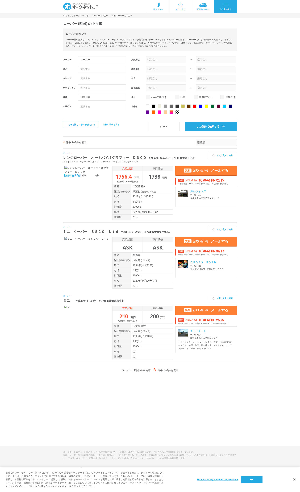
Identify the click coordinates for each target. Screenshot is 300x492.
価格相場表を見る (111, 124)
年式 (133, 78)
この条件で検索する (211, 126)
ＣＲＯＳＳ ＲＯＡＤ (203, 262)
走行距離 (135, 88)
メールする (206, 170)
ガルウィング (198, 191)
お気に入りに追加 (224, 155)
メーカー (67, 59)
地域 (65, 97)
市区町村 (67, 106)
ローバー (67, 153)
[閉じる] (294, 479)
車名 (65, 69)
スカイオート (198, 331)
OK (251, 479)
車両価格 (135, 69)
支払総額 (135, 59)
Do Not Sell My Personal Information (217, 479)
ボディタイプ (69, 88)
